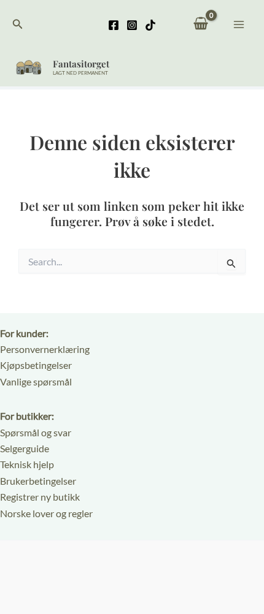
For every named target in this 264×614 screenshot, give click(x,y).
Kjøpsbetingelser (36, 365)
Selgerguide (24, 448)
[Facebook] (113, 25)
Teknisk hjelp (27, 464)
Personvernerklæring (45, 349)
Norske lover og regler (46, 513)
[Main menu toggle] (239, 24)
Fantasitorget (81, 64)
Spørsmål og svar (35, 432)
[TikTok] (150, 25)
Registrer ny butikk (40, 496)
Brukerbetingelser (38, 481)
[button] (17, 24)
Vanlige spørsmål (36, 381)
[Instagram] (132, 25)
